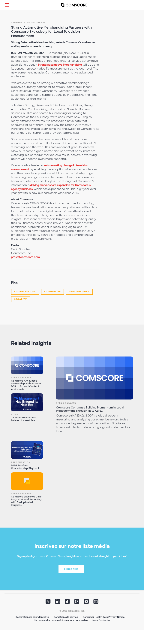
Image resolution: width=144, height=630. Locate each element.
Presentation (20, 462)
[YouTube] (86, 602)
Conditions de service (65, 617)
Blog (14, 414)
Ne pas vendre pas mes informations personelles (61, 620)
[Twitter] (48, 602)
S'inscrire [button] (71, 569)
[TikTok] (67, 602)
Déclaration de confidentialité (32, 617)
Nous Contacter (101, 620)
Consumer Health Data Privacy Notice (103, 617)
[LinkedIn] (57, 602)
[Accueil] (74, 5)
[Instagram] (76, 602)
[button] (7, 5)
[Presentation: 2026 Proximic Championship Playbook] (27, 450)
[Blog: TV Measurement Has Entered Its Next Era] (27, 402)
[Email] (95, 602)
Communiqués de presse (28, 22)
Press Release (21, 377)
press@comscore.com (25, 257)
